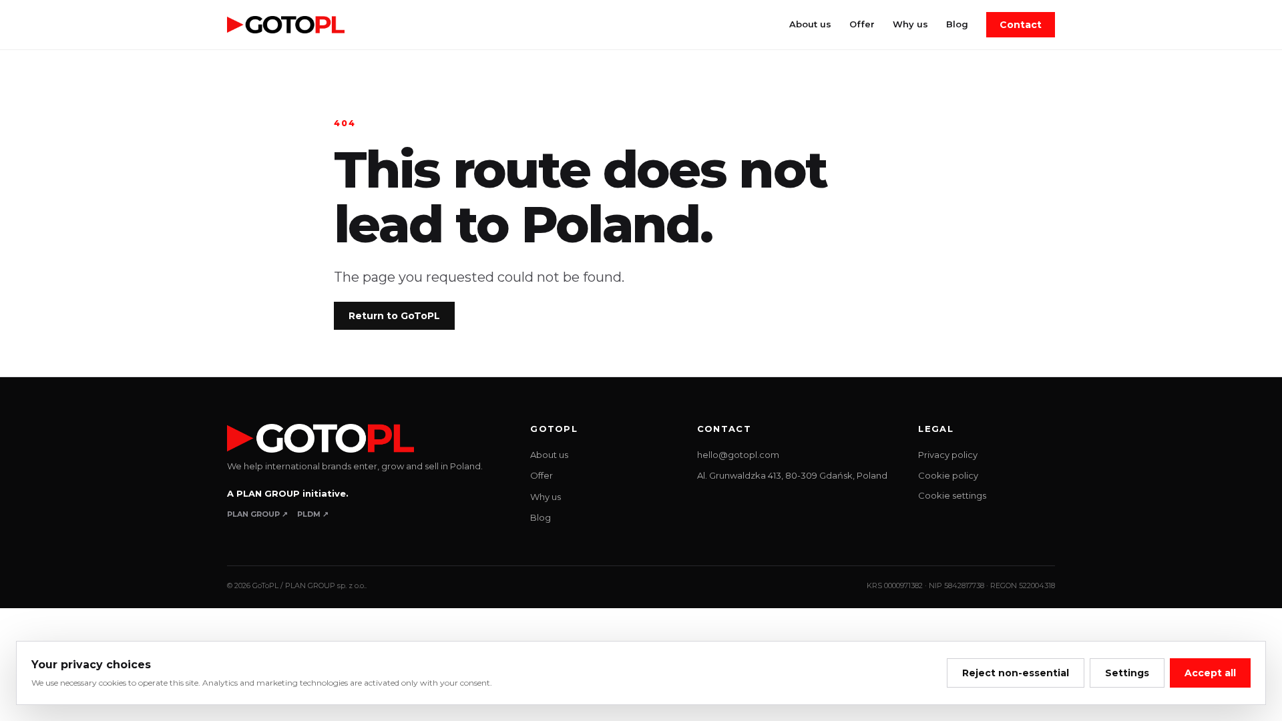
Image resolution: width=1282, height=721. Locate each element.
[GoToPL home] (286, 25)
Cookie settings (952, 495)
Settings (1127, 673)
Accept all (1210, 673)
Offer (862, 24)
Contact (1021, 25)
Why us (910, 24)
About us (810, 24)
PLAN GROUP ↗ (257, 514)
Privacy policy (948, 454)
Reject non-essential (1015, 673)
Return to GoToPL (394, 316)
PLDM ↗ (313, 514)
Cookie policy (948, 475)
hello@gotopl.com (738, 454)
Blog (957, 24)
